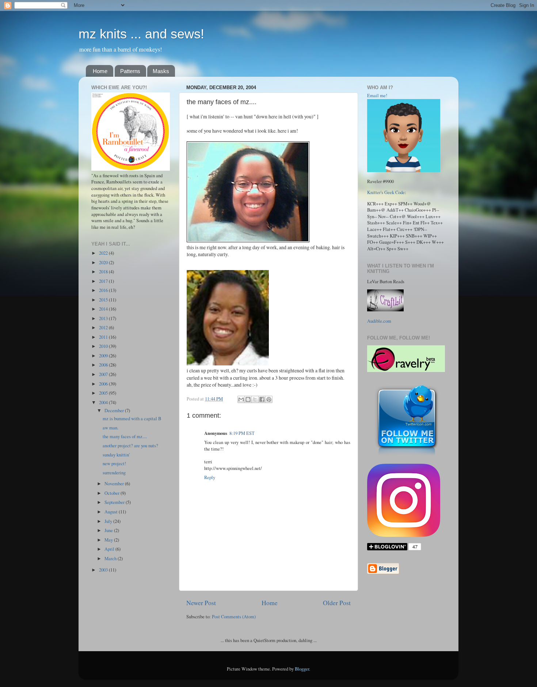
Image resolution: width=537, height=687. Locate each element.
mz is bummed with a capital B (132, 418)
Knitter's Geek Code (386, 192)
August (111, 512)
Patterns (130, 71)
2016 (104, 290)
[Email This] (241, 399)
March (111, 558)
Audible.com (379, 321)
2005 (104, 393)
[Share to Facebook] (262, 399)
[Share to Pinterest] (269, 399)
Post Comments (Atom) (234, 617)
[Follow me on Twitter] (406, 456)
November (114, 484)
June (109, 530)
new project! (114, 463)
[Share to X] (255, 399)
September (115, 502)
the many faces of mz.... (125, 436)
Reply (209, 477)
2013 (104, 318)
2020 (104, 262)
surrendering (114, 473)
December (114, 410)
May (109, 540)
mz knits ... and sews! (141, 33)
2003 (104, 570)
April (109, 549)
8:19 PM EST (242, 433)
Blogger (302, 669)
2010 (104, 346)
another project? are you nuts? (130, 446)
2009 (104, 356)
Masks (161, 71)
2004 (104, 402)
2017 (104, 281)
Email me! (377, 95)
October (112, 493)
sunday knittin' (116, 455)
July (108, 521)
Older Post (337, 602)
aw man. (110, 428)
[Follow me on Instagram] (403, 535)
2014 (104, 309)
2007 (104, 374)
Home (100, 71)
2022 (104, 253)
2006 (104, 384)
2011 (104, 337)
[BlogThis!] (248, 399)
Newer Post (201, 602)
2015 (104, 300)
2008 (104, 365)
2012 (104, 327)
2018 (104, 272)
